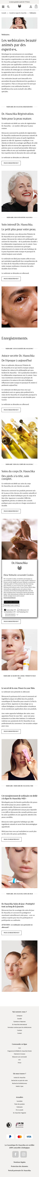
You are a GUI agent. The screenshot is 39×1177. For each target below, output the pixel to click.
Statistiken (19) (11, 612)
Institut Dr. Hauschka (19, 1077)
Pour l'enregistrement (11, 839)
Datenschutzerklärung (10, 597)
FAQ (19, 1048)
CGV (19, 1060)
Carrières (19, 1030)
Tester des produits (19, 1104)
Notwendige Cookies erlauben (11, 605)
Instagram (23, 1154)
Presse (19, 1062)
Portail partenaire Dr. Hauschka (19, 1170)
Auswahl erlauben (10, 615)
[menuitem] (3, 6)
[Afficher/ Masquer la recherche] (8, 6)
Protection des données (19, 1166)
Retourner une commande (19, 1057)
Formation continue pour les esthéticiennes (19, 1027)
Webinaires (20, 1107)
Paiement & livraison (19, 1054)
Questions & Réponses (19, 1021)
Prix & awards (19, 1110)
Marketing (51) (23, 612)
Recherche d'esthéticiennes (19, 1083)
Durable (19, 1018)
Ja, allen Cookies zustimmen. (12, 602)
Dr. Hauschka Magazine (19, 1113)
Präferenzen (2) (24, 610)
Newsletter (19, 1101)
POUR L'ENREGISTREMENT (11, 932)
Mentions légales (20, 1162)
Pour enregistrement (11, 163)
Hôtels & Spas (19, 1086)
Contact (19, 1033)
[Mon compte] (30, 6)
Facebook (15, 1154)
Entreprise (19, 1016)
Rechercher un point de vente (19, 1080)
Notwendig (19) (11, 610)
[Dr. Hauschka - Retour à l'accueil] (19, 4)
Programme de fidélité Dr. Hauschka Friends (19, 1051)
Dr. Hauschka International (19, 1024)
